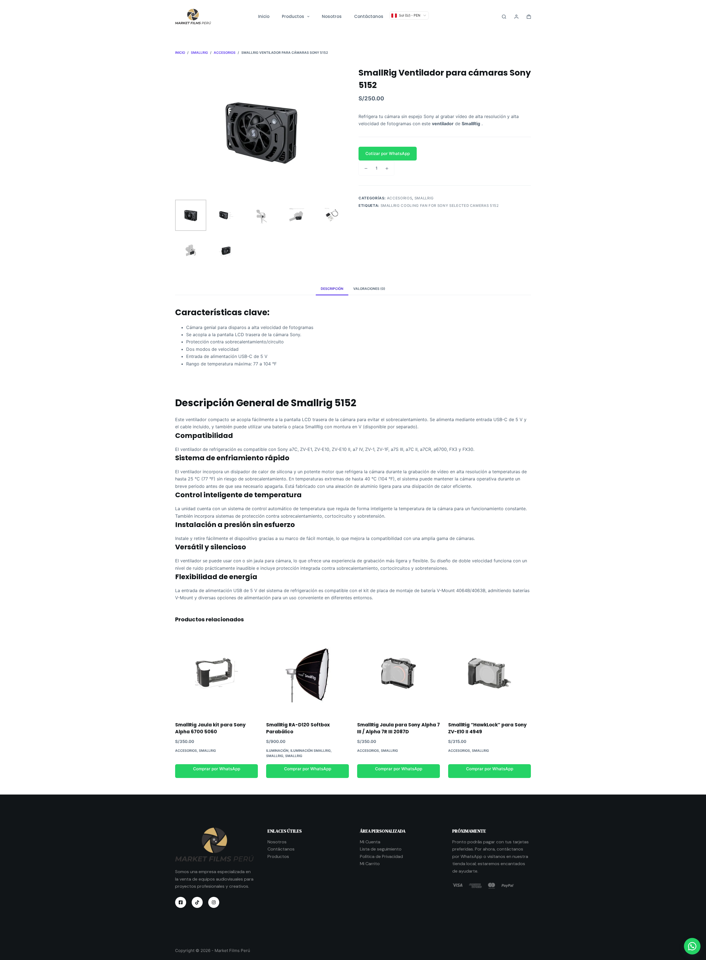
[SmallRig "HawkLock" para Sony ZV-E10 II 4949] (489, 673)
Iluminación (277, 750)
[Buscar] (504, 17)
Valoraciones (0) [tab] (369, 289)
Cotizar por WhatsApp (387, 153)
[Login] (516, 17)
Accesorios (399, 198)
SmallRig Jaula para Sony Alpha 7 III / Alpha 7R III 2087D (398, 728)
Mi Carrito (370, 864)
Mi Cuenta (370, 842)
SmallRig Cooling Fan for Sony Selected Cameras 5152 (440, 205)
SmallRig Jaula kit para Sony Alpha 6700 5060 (210, 728)
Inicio (263, 16)
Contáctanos (368, 16)
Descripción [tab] (332, 289)
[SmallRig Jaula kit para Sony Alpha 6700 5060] (216, 673)
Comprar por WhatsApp (216, 768)
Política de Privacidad (381, 856)
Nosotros (332, 16)
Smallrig (424, 198)
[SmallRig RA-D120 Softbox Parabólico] (307, 673)
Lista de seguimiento (381, 849)
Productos (293, 16)
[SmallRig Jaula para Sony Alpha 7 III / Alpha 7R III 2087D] (398, 673)
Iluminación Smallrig (310, 750)
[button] (445, 154)
